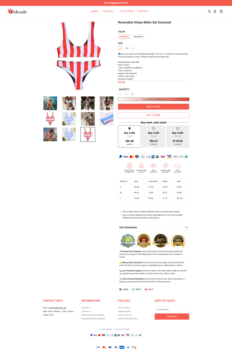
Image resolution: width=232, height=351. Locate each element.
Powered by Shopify (122, 329)
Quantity (124, 89)
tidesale (109, 329)
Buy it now (154, 115)
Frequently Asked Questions (93, 318)
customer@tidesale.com (57, 308)
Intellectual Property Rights (92, 315)
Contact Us (86, 311)
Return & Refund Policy (128, 318)
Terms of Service (125, 315)
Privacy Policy (124, 308)
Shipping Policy (124, 311)
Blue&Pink (138, 37)
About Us (85, 308)
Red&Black (124, 37)
